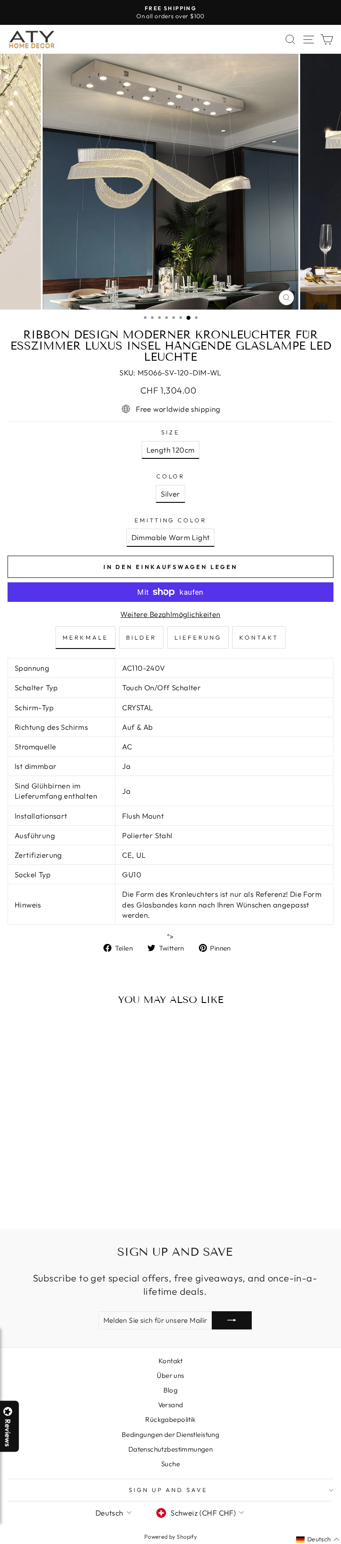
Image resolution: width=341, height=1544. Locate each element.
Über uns (170, 1375)
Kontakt (170, 1361)
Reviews (8, 1432)
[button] (340, 1543)
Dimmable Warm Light (170, 537)
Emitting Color (171, 520)
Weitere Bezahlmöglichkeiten (170, 614)
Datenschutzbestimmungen (170, 1449)
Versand (170, 1405)
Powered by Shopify (170, 1536)
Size (170, 432)
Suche (170, 1464)
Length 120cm (171, 449)
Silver (170, 493)
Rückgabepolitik (170, 1419)
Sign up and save (168, 1489)
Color (170, 476)
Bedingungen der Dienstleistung (170, 1434)
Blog (170, 1390)
